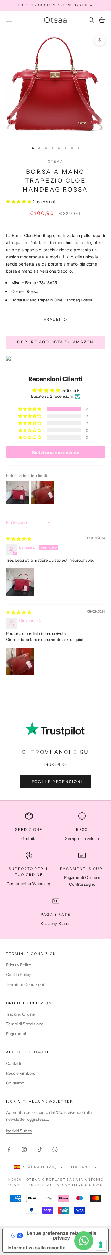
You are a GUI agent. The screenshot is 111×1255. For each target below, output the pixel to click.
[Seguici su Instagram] (24, 1150)
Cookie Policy (18, 974)
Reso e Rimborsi (21, 1073)
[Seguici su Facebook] (9, 1150)
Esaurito (55, 319)
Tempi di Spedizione (25, 1024)
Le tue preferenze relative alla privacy (61, 1235)
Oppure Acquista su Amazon (55, 342)
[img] (18, 539)
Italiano (81, 1167)
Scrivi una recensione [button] (55, 452)
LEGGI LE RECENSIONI (55, 781)
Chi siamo (15, 1083)
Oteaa (55, 161)
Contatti (13, 1063)
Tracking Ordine (20, 1014)
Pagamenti (16, 1033)
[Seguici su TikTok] (40, 1150)
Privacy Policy (18, 964)
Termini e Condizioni (25, 984)
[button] (19, 201)
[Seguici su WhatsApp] (55, 1150)
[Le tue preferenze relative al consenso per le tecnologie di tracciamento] (100, 1244)
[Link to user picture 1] (20, 582)
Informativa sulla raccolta (36, 1248)
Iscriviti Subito (19, 1131)
